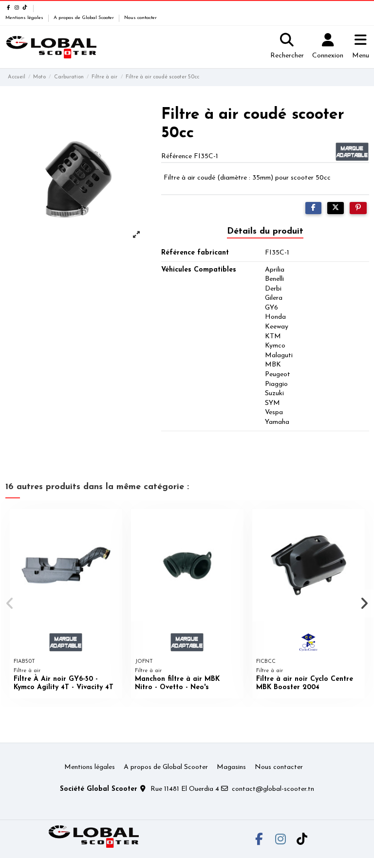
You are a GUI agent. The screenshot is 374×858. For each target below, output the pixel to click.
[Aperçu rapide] (114, 523)
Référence (176, 156)
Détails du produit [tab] (265, 231)
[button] (10, 603)
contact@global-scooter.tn (273, 789)
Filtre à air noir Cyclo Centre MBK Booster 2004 (304, 683)
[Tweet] (335, 208)
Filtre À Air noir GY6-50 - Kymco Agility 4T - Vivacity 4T (63, 683)
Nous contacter (140, 17)
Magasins (231, 767)
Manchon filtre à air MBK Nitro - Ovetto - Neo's (177, 683)
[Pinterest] (358, 208)
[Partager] (313, 208)
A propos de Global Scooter (84, 17)
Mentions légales (25, 17)
